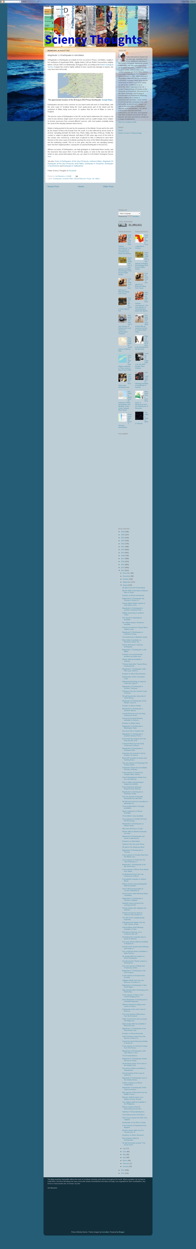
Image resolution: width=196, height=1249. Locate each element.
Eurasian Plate (67, 179)
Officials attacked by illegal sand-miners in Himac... (134, 1005)
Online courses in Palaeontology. (130, 133)
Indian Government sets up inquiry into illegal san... (134, 1020)
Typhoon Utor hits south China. (133, 844)
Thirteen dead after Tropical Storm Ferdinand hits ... (134, 665)
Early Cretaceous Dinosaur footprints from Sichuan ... (132, 788)
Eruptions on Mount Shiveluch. (133, 1135)
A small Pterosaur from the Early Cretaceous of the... (133, 714)
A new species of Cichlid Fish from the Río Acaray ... (134, 820)
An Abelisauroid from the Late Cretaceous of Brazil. (132, 875)
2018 (123, 555)
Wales (97, 179)
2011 (123, 1173)
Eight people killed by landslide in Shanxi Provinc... (134, 1024)
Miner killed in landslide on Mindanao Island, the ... (131, 641)
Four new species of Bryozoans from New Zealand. (133, 1015)
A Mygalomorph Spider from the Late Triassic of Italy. (133, 923)
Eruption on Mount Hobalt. (131, 706)
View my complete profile (127, 122)
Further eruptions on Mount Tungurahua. (132, 1083)
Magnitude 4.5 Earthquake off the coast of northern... (134, 1088)
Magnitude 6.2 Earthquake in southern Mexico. (132, 709)
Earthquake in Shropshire (94, 164)
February (126, 1163)
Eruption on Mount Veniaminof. (133, 595)
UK (93, 179)
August (125, 585)
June (125, 1151)
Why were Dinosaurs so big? (132, 828)
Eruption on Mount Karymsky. (132, 1033)
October (126, 579)
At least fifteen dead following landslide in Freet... (132, 928)
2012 (123, 1170)
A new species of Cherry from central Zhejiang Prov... (132, 996)
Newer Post (53, 186)
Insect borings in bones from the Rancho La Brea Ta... (133, 1037)
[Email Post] (76, 176)
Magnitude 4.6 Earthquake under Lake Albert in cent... (134, 1052)
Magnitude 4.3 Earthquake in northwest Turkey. (132, 633)
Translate (135, 216)
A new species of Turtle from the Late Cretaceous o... (133, 861)
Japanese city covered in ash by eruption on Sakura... (133, 754)
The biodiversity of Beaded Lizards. (135, 637)
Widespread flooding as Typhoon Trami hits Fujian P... (134, 682)
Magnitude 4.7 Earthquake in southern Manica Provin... (132, 735)
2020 (123, 549)
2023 (123, 540)
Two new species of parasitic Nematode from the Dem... (132, 797)
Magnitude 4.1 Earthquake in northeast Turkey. (132, 793)
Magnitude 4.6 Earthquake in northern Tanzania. (132, 687)
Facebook (72, 171)
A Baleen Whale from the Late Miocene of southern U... (133, 981)
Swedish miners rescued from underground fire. (133, 904)
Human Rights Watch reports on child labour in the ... (133, 604)
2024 (123, 538)
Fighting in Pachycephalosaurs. (133, 1112)
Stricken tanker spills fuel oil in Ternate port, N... (133, 1131)
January (126, 1166)
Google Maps (107, 100)
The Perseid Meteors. (130, 1056)
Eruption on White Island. (131, 723)
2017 (123, 558)
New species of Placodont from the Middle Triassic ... (134, 1093)
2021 (123, 547)
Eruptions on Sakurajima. (131, 841)
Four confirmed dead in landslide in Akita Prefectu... (135, 952)
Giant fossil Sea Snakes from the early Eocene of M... (134, 739)
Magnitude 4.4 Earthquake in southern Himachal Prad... (132, 609)
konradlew (105, 1232)
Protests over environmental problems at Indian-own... (132, 655)
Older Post (108, 186)
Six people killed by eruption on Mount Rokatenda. (133, 957)
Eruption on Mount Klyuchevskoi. (134, 674)
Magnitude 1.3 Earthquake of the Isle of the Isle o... (134, 865)
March (125, 1160)
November (127, 576)
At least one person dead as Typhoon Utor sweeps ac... (132, 914)
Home (81, 186)
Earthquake (57, 179)
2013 (123, 570)
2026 (123, 532)
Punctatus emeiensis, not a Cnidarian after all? (132, 933)
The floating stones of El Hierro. (133, 1115)
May (124, 1154)
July (124, 1148)
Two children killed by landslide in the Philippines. (134, 1103)
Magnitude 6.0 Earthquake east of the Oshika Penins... (134, 1079)
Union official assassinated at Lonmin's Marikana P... (132, 889)
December (127, 573)
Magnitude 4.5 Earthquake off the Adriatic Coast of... (134, 702)
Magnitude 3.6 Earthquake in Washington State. (132, 727)
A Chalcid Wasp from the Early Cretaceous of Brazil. (133, 744)
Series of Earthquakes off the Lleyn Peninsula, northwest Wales (78, 161)
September (127, 582)
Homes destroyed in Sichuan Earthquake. (132, 645)
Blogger (121, 1232)
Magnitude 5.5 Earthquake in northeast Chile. (132, 749)
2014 (123, 567)
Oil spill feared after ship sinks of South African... (134, 697)
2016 (123, 561)
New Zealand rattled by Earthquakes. (130, 1139)
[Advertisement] (133, 172)
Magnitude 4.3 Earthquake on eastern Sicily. (133, 824)
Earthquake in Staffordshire (73, 166)
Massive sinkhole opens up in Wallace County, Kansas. (132, 1098)
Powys (89, 179)
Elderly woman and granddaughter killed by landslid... (134, 885)
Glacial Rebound (80, 179)
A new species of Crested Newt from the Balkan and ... (135, 856)
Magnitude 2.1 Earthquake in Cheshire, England (132, 899)
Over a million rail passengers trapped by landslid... (133, 783)
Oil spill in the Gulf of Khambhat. (133, 588)
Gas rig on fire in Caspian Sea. (133, 731)
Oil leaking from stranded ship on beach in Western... (134, 938)
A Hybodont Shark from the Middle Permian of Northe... (134, 768)
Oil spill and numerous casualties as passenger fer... (135, 802)
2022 (123, 544)
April (124, 1157)
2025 (123, 535)
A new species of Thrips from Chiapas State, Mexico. (132, 773)
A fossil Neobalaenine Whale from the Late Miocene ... (134, 778)
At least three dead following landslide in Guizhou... (132, 719)
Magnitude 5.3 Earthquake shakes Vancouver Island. (134, 1059)
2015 (123, 564)
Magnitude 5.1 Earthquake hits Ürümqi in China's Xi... (133, 599)
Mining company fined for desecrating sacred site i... (132, 1108)
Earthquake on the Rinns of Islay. (134, 1122)
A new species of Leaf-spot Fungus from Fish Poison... (134, 1047)
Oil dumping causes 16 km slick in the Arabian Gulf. (134, 1064)
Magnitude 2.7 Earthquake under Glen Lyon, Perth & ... (134, 670)
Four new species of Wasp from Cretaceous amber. (133, 967)
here (49, 156)
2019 (123, 553)
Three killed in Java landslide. (132, 816)
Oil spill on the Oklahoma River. (133, 847)
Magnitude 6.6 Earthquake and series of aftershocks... (133, 837)
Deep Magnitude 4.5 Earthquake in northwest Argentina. (134, 1000)
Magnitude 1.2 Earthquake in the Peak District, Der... (134, 1029)
